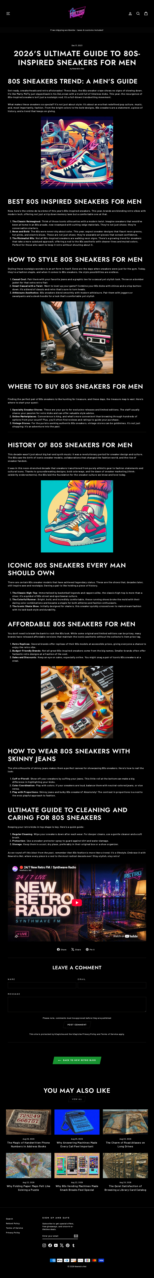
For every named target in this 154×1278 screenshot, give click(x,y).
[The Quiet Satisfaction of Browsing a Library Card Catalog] (125, 1165)
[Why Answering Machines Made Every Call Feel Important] (77, 1122)
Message (14, 994)
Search (9, 1218)
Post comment (77, 1024)
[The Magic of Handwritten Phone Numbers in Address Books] (28, 1122)
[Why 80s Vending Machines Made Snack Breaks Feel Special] (77, 1165)
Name (11, 979)
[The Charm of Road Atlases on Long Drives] (125, 1122)
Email (82, 979)
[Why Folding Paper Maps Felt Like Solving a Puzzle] (28, 1165)
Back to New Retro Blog (79, 1060)
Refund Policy (13, 1223)
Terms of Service (109, 1034)
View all (77, 1099)
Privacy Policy (89, 1034)
